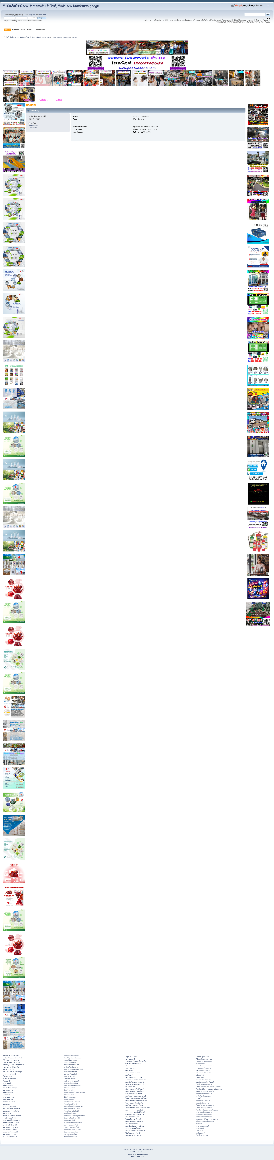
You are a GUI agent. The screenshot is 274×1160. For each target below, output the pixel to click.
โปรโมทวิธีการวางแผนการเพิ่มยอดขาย (209, 1089)
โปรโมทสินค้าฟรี (69, 1090)
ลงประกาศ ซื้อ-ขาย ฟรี (71, 1081)
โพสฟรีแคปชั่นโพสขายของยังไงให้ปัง (137, 1107)
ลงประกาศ (6, 1104)
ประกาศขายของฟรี (202, 1126)
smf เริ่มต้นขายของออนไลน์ (134, 1082)
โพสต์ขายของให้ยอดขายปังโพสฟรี (136, 1098)
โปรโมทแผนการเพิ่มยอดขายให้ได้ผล (208, 1087)
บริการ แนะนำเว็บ (9, 1102)
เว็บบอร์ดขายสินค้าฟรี (71, 1111)
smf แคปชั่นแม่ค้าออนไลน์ (134, 1110)
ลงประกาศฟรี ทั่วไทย (10, 1129)
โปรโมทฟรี (200, 1077)
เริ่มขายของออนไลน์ (132, 1066)
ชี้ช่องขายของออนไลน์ (71, 1132)
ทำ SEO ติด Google (10, 1088)
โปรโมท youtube (69, 1097)
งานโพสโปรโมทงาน (70, 1067)
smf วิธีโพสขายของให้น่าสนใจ (135, 1131)
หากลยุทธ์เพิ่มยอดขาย (71, 1055)
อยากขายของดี (130, 1059)
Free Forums (142, 1152)
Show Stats (33, 128)
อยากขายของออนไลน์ (71, 1125)
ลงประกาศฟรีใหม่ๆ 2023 (72, 1085)
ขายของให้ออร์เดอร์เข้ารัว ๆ (134, 1114)
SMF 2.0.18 (127, 1149)
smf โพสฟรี (129, 1070)
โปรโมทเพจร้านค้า (202, 1135)
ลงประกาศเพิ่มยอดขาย (203, 1114)
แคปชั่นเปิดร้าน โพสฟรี (133, 1128)
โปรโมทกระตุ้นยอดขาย (204, 1107)
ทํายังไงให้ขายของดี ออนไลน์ (12, 1058)
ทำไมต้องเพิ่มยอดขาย (203, 1096)
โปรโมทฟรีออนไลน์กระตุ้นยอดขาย (207, 1110)
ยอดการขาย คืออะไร (203, 1101)
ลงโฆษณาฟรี (200, 1133)
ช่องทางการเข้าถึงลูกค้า (11, 1067)
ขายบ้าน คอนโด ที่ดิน (10, 1118)
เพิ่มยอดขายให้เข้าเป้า (203, 1073)
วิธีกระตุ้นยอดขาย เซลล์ (204, 1059)
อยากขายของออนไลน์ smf (134, 1077)
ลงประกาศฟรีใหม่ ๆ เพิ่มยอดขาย (207, 1119)
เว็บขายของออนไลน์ (132, 1087)
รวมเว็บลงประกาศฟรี (10, 1136)
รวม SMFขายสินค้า (70, 1072)
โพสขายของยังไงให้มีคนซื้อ (134, 1103)
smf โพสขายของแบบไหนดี (134, 1105)
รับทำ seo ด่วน (130, 1068)
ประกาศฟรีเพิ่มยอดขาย (204, 1112)
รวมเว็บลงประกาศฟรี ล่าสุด (12, 1072)
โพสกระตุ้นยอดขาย (202, 1057)
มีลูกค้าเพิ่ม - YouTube (203, 1080)
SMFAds (132, 1152)
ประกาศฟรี (7, 1083)
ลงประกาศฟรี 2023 (9, 1134)
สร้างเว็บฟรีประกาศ (70, 1136)
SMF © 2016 (136, 1149)
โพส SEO (199, 1131)
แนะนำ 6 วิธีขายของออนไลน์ (73, 1122)
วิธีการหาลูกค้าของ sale (11, 1060)
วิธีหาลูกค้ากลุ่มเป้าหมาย (11, 1062)
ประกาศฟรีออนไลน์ (70, 1074)
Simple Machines (147, 1149)
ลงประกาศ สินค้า (69, 1076)
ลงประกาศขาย (8, 1090)
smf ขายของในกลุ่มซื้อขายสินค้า (136, 1101)
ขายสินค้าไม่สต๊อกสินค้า (133, 1063)
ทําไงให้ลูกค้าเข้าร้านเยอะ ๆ (73, 1058)
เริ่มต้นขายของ (201, 1063)
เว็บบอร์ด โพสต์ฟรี (70, 1079)
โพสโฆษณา (7, 1095)
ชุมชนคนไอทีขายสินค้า (71, 1083)
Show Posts (33, 126)
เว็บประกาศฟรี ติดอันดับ (11, 1122)
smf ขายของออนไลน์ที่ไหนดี (134, 1091)
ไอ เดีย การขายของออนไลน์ (134, 1084)
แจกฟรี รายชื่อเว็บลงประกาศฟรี (74, 1092)
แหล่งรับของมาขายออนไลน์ (205, 1066)
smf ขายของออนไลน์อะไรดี (134, 1073)
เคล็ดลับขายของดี (70, 1062)
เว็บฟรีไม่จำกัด (8, 1085)
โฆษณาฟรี (7, 1081)
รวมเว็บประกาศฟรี (9, 1074)
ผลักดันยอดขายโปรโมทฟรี (205, 1082)
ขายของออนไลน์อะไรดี (203, 1068)
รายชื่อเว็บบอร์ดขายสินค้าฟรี (73, 1106)
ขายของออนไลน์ (69, 1120)
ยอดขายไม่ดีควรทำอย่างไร (205, 1091)
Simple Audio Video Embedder (138, 1154)
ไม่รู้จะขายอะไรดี (131, 1057)
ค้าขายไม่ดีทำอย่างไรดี (71, 1065)
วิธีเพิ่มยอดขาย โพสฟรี (133, 1133)
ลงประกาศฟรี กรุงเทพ (10, 1127)
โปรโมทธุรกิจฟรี (69, 1088)
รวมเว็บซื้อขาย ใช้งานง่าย (11, 1109)
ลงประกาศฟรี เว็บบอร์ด (72, 1109)
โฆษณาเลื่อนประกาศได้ (72, 1118)
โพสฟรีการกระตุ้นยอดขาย (205, 1105)
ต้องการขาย (7, 1113)
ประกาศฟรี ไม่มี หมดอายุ (11, 1120)
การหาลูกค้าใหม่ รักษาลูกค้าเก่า (13, 1065)
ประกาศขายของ (8, 1097)
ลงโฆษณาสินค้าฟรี (9, 1079)
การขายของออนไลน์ (70, 1134)
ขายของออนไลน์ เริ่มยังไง (72, 1129)
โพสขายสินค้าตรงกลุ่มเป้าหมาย (74, 1115)
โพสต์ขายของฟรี (8, 1076)
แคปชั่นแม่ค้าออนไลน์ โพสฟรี (135, 1112)
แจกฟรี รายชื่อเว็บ (70, 1099)
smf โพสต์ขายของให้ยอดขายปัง (135, 1096)
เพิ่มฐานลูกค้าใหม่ (9, 1069)
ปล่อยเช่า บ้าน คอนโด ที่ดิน (12, 1115)
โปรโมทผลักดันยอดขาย (204, 1084)
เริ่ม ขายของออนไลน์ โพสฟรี (134, 1089)
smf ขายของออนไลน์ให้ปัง (134, 1121)
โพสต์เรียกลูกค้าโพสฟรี (133, 1119)
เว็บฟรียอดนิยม (8, 1092)
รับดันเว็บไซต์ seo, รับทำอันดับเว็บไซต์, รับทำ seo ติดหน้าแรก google (51, 6)
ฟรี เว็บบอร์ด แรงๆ (70, 1113)
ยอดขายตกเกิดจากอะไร (204, 1094)
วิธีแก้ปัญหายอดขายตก (203, 1061)
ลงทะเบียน (42, 15)
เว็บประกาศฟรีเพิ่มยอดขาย (205, 1121)
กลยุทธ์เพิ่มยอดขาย (70, 1060)
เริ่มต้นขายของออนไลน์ (71, 1127)
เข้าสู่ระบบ (31, 15)
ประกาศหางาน (8, 1099)
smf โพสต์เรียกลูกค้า (132, 1117)
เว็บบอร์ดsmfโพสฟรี (70, 1104)
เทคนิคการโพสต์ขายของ (133, 1094)
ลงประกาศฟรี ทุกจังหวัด (11, 1111)
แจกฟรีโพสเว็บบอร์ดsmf (72, 1102)
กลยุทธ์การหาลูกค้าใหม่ (11, 1055)
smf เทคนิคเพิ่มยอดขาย (133, 1135)
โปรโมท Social (69, 1095)
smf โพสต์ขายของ (131, 1124)
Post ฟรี (199, 1124)
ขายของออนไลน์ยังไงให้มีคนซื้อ (135, 1061)
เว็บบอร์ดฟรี (200, 1075)
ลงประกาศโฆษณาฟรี (10, 1132)
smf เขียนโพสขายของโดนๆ (134, 1126)
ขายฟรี (198, 1098)
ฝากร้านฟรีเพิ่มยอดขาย (204, 1117)
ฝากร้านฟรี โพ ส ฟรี (10, 1125)
